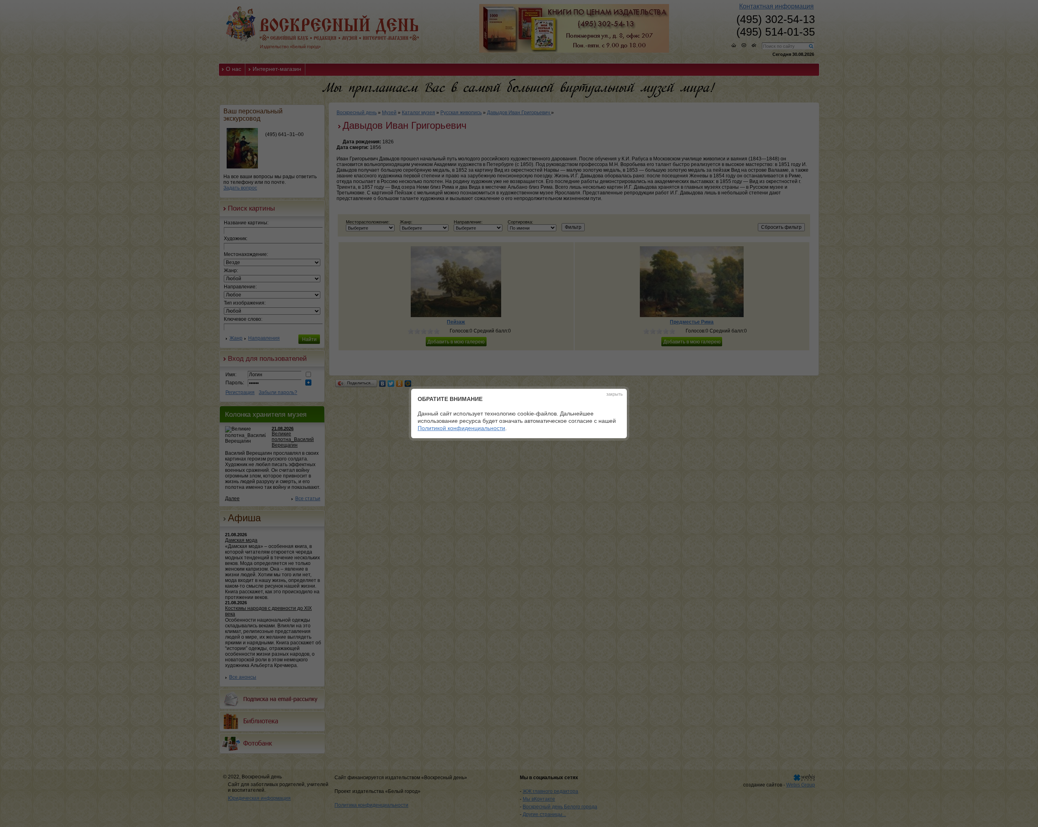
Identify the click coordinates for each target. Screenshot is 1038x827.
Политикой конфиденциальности (461, 428)
